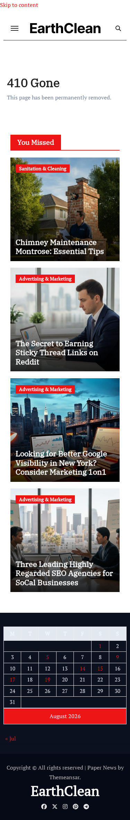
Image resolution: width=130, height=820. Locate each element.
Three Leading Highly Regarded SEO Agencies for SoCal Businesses (64, 573)
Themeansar (64, 777)
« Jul (10, 738)
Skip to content (19, 5)
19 (47, 679)
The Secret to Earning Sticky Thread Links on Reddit (57, 352)
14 (82, 668)
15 (100, 668)
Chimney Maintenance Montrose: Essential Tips (60, 246)
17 (12, 679)
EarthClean (65, 28)
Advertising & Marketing (45, 278)
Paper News (101, 767)
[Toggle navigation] (14, 28)
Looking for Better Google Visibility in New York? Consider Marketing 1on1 (61, 462)
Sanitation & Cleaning (42, 168)
